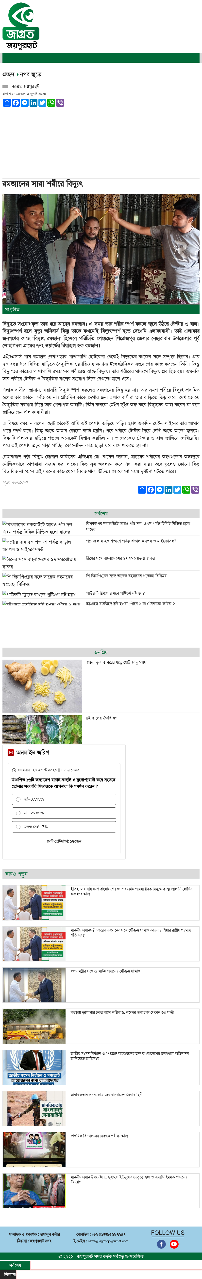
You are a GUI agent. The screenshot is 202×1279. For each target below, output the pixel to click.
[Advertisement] (101, 141)
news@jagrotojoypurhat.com (108, 1241)
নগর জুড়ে (30, 74)
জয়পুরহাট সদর (89, 1256)
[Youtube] (174, 1244)
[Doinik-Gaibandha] (20, 26)
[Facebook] (161, 1244)
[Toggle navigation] (9, 58)
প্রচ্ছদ (9, 74)
